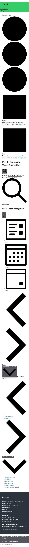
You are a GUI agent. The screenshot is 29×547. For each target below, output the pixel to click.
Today (4, 365)
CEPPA (5, 4)
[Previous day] (16, 327)
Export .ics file (9, 485)
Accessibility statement (9, 530)
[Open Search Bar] (2, 11)
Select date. (20, 376)
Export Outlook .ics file (12, 487)
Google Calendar (10, 478)
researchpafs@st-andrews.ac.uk (16, 526)
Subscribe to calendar (8, 456)
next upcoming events (19, 124)
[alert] (14, 109)
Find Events (5, 204)
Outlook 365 (9, 481)
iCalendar (8, 479)
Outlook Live (9, 483)
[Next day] (16, 362)
